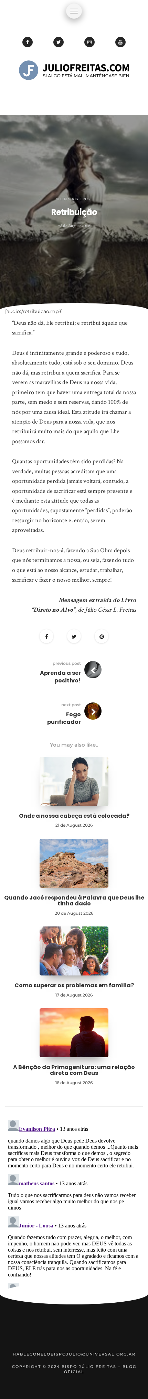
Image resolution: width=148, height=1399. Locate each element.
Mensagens (73, 199)
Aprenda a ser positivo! (60, 676)
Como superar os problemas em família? (74, 985)
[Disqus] (74, 1203)
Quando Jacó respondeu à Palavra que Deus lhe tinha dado (74, 901)
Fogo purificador (64, 718)
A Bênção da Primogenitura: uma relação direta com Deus (74, 1070)
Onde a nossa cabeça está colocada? (74, 816)
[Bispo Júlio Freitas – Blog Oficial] (74, 91)
